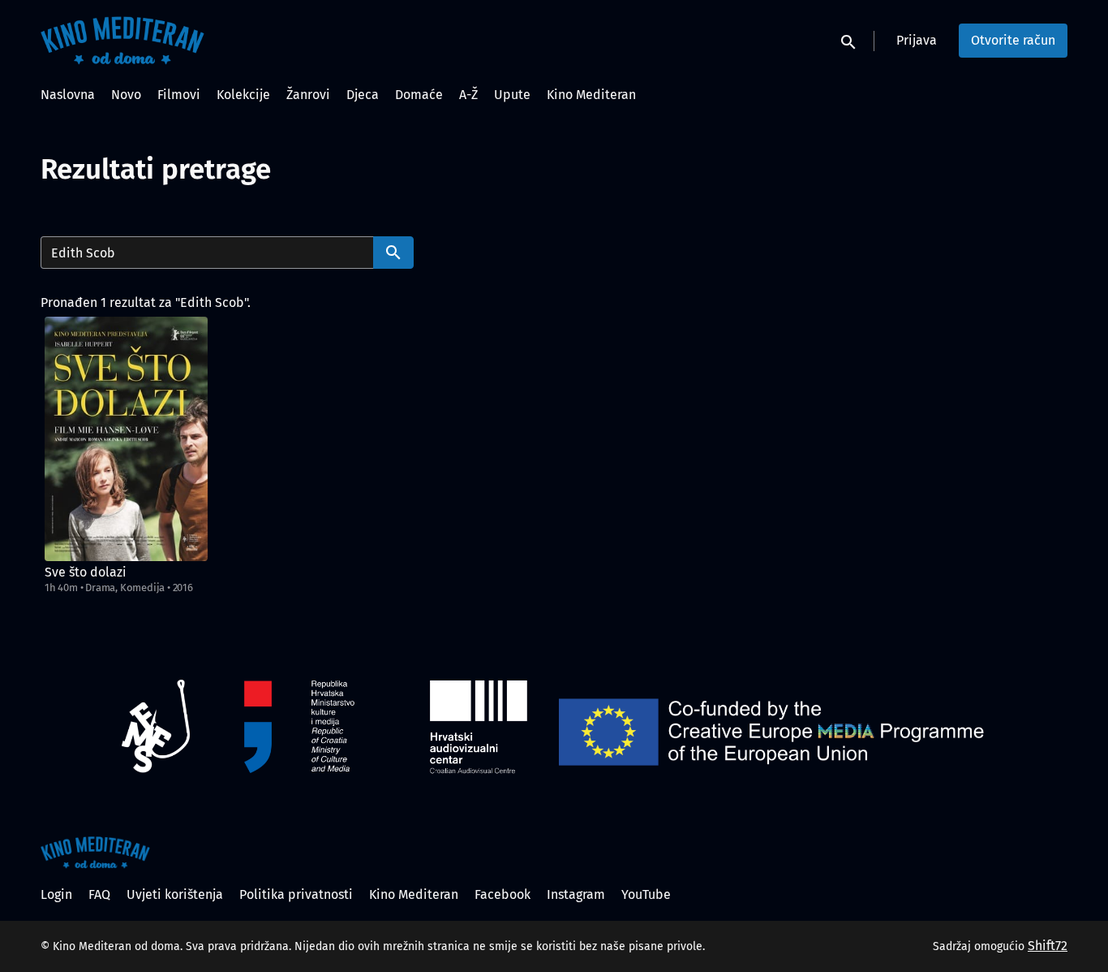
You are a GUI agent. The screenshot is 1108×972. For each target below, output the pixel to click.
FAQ (99, 894)
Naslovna (68, 94)
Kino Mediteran (591, 94)
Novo (126, 94)
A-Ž (468, 94)
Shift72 (1047, 945)
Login (56, 894)
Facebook (502, 894)
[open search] (849, 40)
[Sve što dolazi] (126, 439)
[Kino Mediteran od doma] (95, 852)
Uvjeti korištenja (175, 894)
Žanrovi (308, 94)
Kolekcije (243, 94)
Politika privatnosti (296, 894)
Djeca (362, 94)
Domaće (419, 94)
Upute (512, 94)
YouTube (646, 894)
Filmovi (178, 94)
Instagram (576, 894)
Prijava (916, 40)
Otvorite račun (1013, 40)
